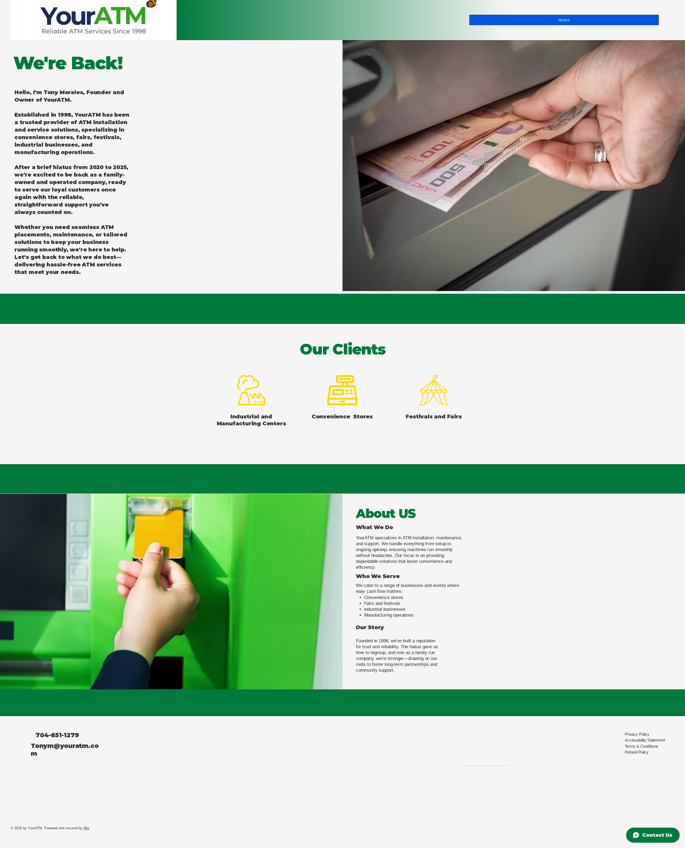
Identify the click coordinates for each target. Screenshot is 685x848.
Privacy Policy (637, 734)
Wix (86, 828)
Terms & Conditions (641, 746)
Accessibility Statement (645, 740)
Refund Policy (637, 752)
